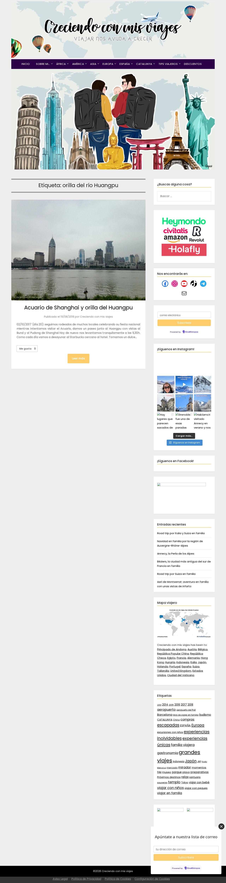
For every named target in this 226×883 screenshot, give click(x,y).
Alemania (193, 658)
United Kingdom (180, 671)
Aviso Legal (60, 879)
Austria (192, 649)
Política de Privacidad (86, 879)
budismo (205, 715)
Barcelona (164, 714)
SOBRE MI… (43, 64)
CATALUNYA (144, 64)
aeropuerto (166, 709)
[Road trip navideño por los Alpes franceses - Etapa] (202, 403)
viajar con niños (170, 787)
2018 (190, 704)
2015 (171, 704)
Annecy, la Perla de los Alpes (175, 553)
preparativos (199, 772)
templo (174, 782)
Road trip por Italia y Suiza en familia (181, 533)
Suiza (195, 666)
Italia (193, 662)
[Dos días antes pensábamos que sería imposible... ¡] (202, 384)
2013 (159, 705)
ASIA (93, 64)
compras (187, 719)
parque (177, 772)
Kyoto (204, 761)
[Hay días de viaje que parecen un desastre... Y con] (184, 403)
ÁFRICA (61, 64)
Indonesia (182, 662)
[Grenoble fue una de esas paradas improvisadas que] (184, 421)
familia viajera (183, 745)
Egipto (171, 658)
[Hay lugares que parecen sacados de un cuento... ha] (165, 421)
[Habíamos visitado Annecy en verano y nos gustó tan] (202, 421)
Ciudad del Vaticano (180, 675)
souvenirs (162, 782)
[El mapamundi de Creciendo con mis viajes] (184, 636)
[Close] (221, 826)
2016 (177, 704)
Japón (202, 662)
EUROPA (108, 64)
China (176, 719)
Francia (181, 658)
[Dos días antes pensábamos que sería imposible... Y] (184, 384)
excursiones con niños (170, 732)
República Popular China (173, 653)
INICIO (26, 64)
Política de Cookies (118, 879)
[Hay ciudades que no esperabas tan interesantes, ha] (165, 403)
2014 (165, 704)
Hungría (170, 662)
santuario (195, 777)
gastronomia (167, 753)
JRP (199, 761)
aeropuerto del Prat (186, 710)
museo (166, 772)
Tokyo (184, 782)
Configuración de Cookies (152, 879)
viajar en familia (169, 793)
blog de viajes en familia (185, 715)
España (186, 666)
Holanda (162, 666)
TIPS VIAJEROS (168, 64)
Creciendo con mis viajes (96, 316)
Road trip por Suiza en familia (176, 574)
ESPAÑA (125, 64)
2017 (184, 705)
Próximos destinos (169, 777)
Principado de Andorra (171, 649)
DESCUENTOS (193, 64)
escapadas (168, 725)
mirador (184, 767)
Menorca (161, 767)
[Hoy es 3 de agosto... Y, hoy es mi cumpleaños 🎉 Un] (165, 384)
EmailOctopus (191, 332)
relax (185, 777)
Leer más (78, 358)
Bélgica (202, 649)
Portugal (174, 666)
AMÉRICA (78, 64)
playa (186, 772)
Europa (197, 725)
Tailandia (163, 671)
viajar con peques (196, 788)
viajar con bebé (199, 782)
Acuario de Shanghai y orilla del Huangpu (78, 307)
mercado (172, 767)
